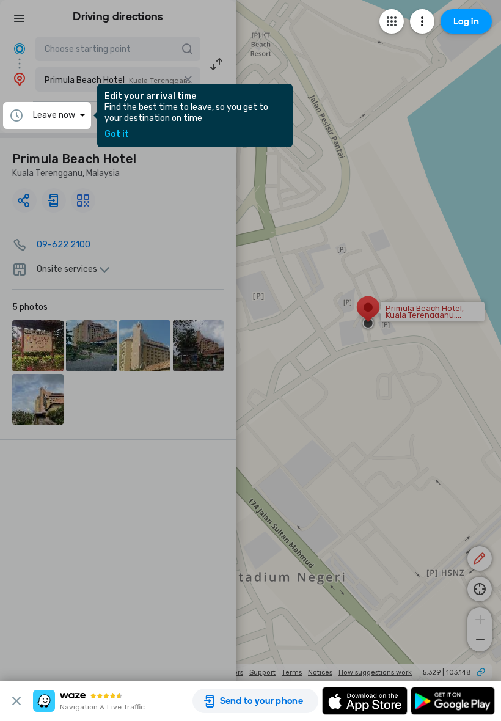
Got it (116, 134)
